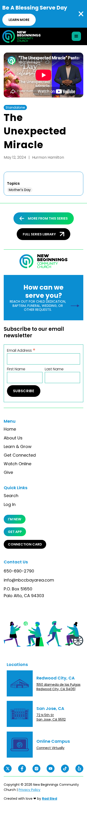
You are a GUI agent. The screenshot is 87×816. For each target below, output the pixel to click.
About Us (13, 438)
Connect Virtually (50, 748)
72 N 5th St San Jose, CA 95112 (51, 717)
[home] (21, 36)
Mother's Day (20, 189)
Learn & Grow (18, 447)
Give (8, 472)
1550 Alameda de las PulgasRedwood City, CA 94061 (58, 686)
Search (11, 496)
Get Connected (20, 455)
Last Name (54, 369)
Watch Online (17, 464)
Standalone (15, 107)
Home (10, 429)
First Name (16, 369)
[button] (76, 36)
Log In (10, 504)
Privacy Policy (29, 789)
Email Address (21, 350)
